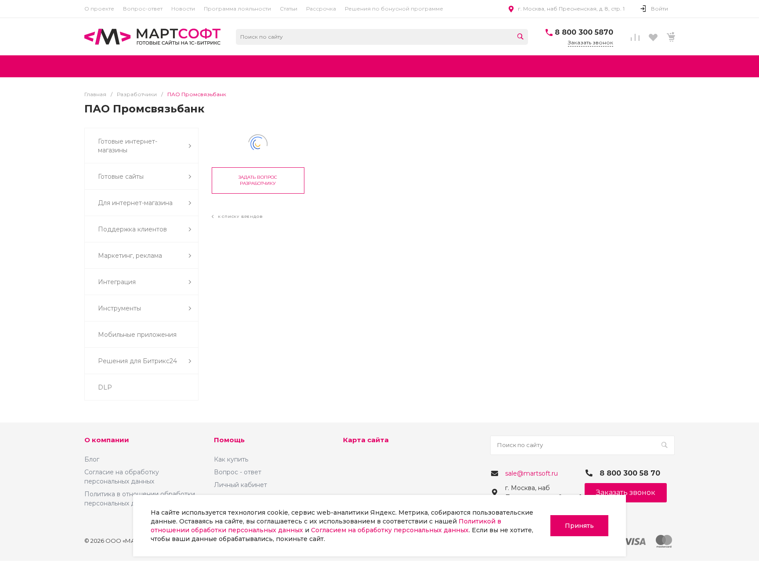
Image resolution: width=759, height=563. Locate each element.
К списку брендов (239, 216)
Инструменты (119, 308)
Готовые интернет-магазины (127, 145)
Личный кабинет (240, 485)
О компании (106, 440)
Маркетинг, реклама (130, 256)
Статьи (288, 8)
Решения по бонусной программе (394, 8)
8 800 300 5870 (584, 32)
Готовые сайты (121, 176)
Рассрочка (321, 8)
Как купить (231, 459)
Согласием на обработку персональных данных (390, 530)
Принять (579, 526)
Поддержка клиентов (132, 229)
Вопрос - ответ (237, 472)
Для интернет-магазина (135, 203)
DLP (105, 387)
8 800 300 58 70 (630, 473)
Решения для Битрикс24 (137, 361)
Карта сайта (366, 440)
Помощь (229, 440)
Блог (91, 459)
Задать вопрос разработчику (258, 180)
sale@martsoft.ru (531, 473)
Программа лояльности (237, 8)
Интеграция (117, 282)
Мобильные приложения (137, 335)
